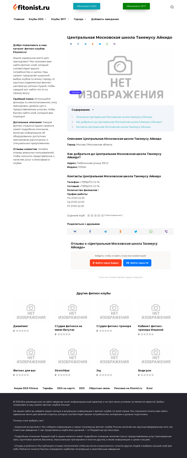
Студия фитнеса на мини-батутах (68, 328)
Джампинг (20, 326)
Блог (150, 388)
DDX (82, 388)
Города (78, 19)
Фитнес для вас (24, 370)
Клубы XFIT (58, 19)
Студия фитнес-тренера (113, 326)
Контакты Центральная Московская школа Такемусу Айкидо (113, 127)
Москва (75, 92)
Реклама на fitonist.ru (128, 388)
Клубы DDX (36, 19)
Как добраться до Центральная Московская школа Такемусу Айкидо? (119, 122)
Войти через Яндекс (106, 263)
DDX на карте (66, 388)
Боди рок (144, 370)
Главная (19, 19)
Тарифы (48, 388)
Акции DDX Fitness (26, 388)
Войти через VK (137, 263)
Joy (98, 370)
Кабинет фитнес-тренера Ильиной (150, 328)
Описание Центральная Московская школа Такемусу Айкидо (114, 117)
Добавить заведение (105, 19)
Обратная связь (99, 388)
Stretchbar (62, 370)
